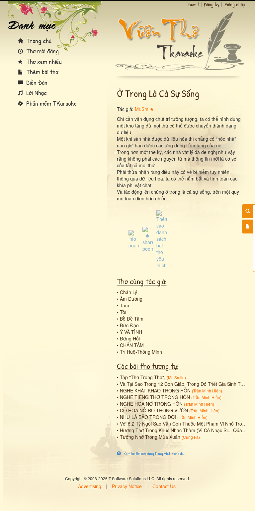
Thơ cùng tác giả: (142, 281)
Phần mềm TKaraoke (51, 103)
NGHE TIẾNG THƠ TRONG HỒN (155, 397)
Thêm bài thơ (41, 71)
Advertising (89, 486)
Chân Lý (128, 292)
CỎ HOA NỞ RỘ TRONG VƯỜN (154, 410)
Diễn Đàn (36, 82)
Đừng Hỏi (130, 338)
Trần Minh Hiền (207, 390)
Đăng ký (211, 4)
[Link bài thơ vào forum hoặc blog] (147, 238)
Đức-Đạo (129, 325)
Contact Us (164, 486)
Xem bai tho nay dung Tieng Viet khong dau (154, 453)
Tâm (124, 305)
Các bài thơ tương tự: (148, 366)
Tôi (123, 312)
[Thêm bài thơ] (247, 226)
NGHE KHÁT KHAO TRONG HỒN (155, 390)
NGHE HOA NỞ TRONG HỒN (151, 403)
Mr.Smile (144, 109)
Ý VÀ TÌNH (131, 332)
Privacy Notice (127, 486)
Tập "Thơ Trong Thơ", (142, 377)
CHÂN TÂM (132, 345)
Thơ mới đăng (42, 50)
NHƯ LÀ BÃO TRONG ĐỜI (148, 417)
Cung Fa (191, 437)
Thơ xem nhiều (43, 61)
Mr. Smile (176, 377)
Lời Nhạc (36, 92)
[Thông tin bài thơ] (133, 238)
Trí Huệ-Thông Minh (141, 351)
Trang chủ (38, 40)
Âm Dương (131, 298)
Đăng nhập (235, 4)
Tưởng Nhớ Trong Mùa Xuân (150, 437)
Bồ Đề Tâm (131, 318)
